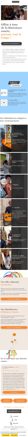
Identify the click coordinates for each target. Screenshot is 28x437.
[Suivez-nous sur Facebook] (16, 429)
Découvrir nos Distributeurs (14, 327)
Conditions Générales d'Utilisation (17, 426)
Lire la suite (14, 392)
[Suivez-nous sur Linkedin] (11, 429)
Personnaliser (22, 435)
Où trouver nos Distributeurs (11, 43)
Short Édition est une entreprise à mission (14, 407)
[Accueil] (15, 2)
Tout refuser (14, 435)
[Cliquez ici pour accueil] (14, 411)
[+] (18, 389)
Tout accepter (5, 435)
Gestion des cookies (7, 427)
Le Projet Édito (13, 100)
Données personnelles (16, 427)
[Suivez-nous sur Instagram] (13, 429)
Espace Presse (7, 426)
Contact (22, 427)
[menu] (1, 2)
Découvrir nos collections (14, 299)
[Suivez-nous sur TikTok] (14, 429)
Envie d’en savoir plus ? (6, 400)
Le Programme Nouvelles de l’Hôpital (17, 90)
